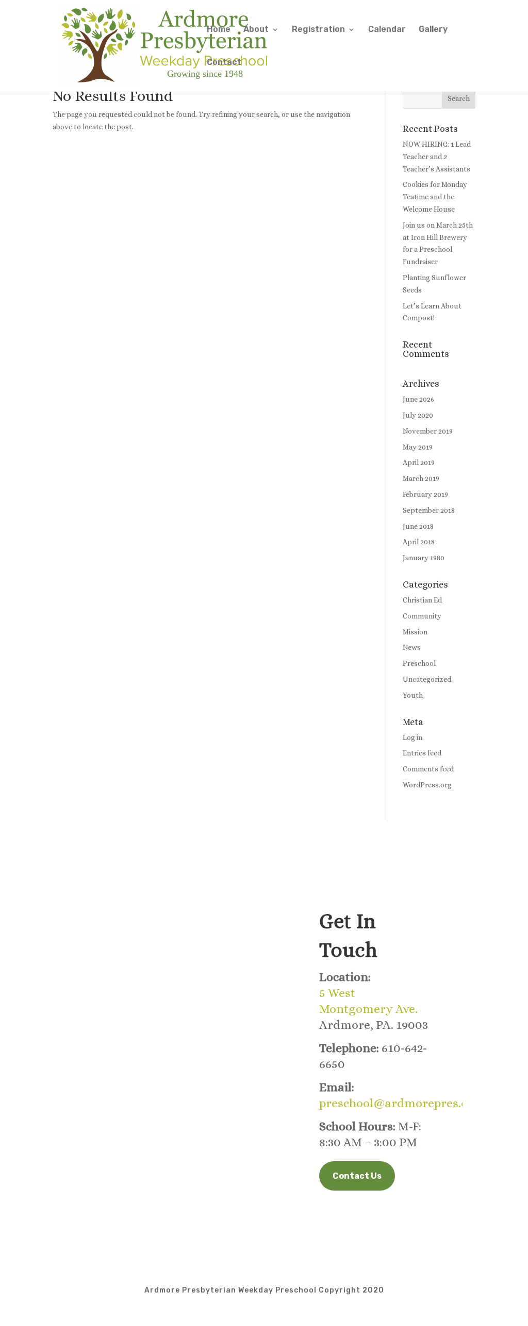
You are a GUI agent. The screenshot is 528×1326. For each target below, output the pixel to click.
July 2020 (418, 415)
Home (218, 30)
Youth (413, 695)
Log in (412, 737)
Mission (415, 632)
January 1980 (423, 558)
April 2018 (419, 542)
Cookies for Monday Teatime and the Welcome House (435, 196)
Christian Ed (422, 600)
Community (422, 616)
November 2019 (428, 431)
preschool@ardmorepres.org (400, 1103)
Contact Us (357, 1176)
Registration (318, 30)
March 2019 (421, 478)
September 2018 (429, 510)
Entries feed (422, 753)
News (412, 647)
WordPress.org (427, 785)
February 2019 (425, 494)
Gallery (433, 30)
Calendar (387, 30)
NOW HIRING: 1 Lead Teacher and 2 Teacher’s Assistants (437, 156)
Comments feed (428, 769)
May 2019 (418, 447)
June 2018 (418, 526)
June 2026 (418, 399)
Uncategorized (427, 679)
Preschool (419, 663)
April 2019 (419, 462)
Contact (224, 63)
